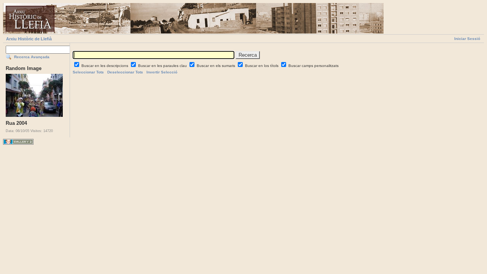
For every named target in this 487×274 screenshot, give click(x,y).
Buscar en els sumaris (216, 66)
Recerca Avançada (31, 57)
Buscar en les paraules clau (163, 66)
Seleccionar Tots (88, 72)
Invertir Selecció (161, 72)
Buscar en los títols (262, 66)
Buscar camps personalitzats (313, 66)
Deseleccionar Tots (125, 72)
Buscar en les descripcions (105, 66)
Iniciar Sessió (467, 39)
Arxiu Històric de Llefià (29, 39)
